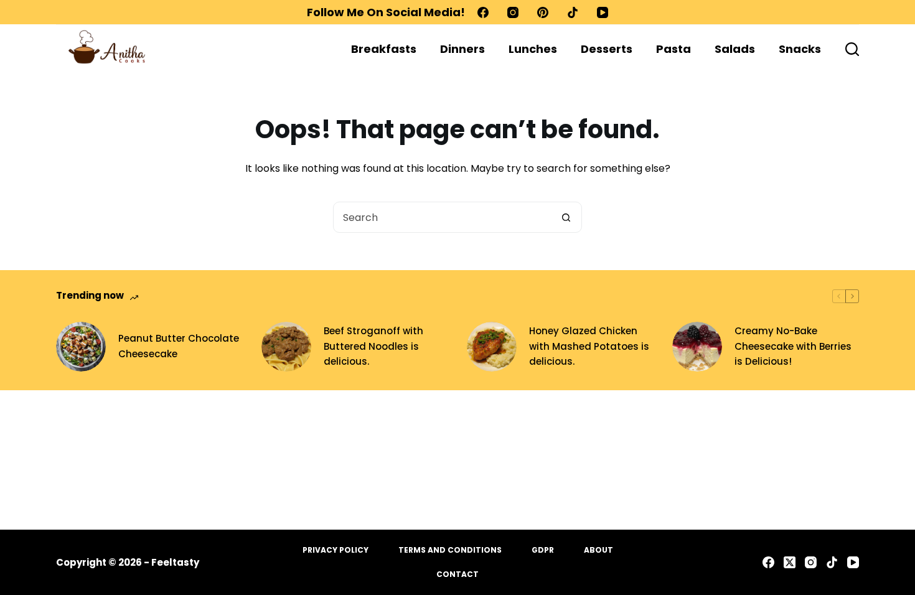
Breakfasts (383, 49)
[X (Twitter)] (789, 562)
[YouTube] (602, 12)
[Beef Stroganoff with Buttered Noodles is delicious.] (286, 347)
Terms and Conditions (450, 550)
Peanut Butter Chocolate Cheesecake (178, 346)
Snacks (800, 49)
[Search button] (565, 217)
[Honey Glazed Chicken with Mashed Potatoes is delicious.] (492, 347)
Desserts (606, 49)
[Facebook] (483, 12)
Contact (457, 574)
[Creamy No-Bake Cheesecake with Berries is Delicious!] (697, 347)
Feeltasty (175, 562)
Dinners (462, 49)
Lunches (533, 49)
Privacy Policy (335, 550)
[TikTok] (572, 12)
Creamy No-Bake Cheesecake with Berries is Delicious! (793, 346)
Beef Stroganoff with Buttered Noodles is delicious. (373, 346)
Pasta (673, 49)
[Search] (852, 49)
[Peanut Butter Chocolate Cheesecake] (81, 347)
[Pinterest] (542, 12)
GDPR (543, 550)
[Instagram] (512, 12)
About (598, 550)
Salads (735, 49)
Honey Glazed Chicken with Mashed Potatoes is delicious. (589, 346)
